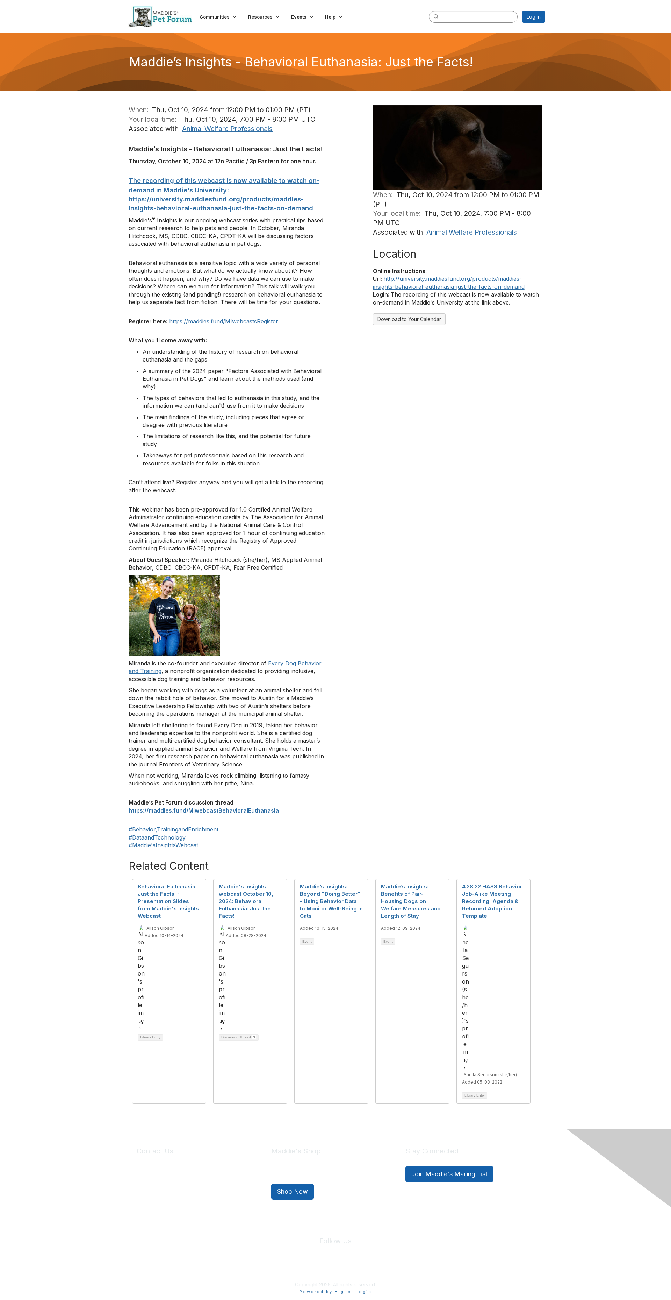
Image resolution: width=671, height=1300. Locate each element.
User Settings (387, 1268)
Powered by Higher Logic (336, 1291)
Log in (534, 17)
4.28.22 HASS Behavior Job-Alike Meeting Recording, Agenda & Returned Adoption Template (492, 901)
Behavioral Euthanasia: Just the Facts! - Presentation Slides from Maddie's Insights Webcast (168, 901)
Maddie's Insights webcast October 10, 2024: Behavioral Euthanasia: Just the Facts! (246, 901)
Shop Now (292, 1191)
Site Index (280, 1268)
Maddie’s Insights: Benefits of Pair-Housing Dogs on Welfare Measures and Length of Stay (411, 901)
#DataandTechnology (157, 837)
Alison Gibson (160, 928)
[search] (436, 16)
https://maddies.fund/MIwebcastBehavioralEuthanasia (204, 810)
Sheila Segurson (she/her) (490, 1074)
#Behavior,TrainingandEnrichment (173, 829)
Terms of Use (350, 1268)
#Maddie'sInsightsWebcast (163, 845)
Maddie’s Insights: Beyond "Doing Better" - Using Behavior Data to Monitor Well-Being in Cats (331, 901)
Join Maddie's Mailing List (449, 1174)
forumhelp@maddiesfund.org (186, 1187)
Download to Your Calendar (409, 319)
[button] (218, 17)
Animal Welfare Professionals (227, 128)
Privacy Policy (314, 1268)
